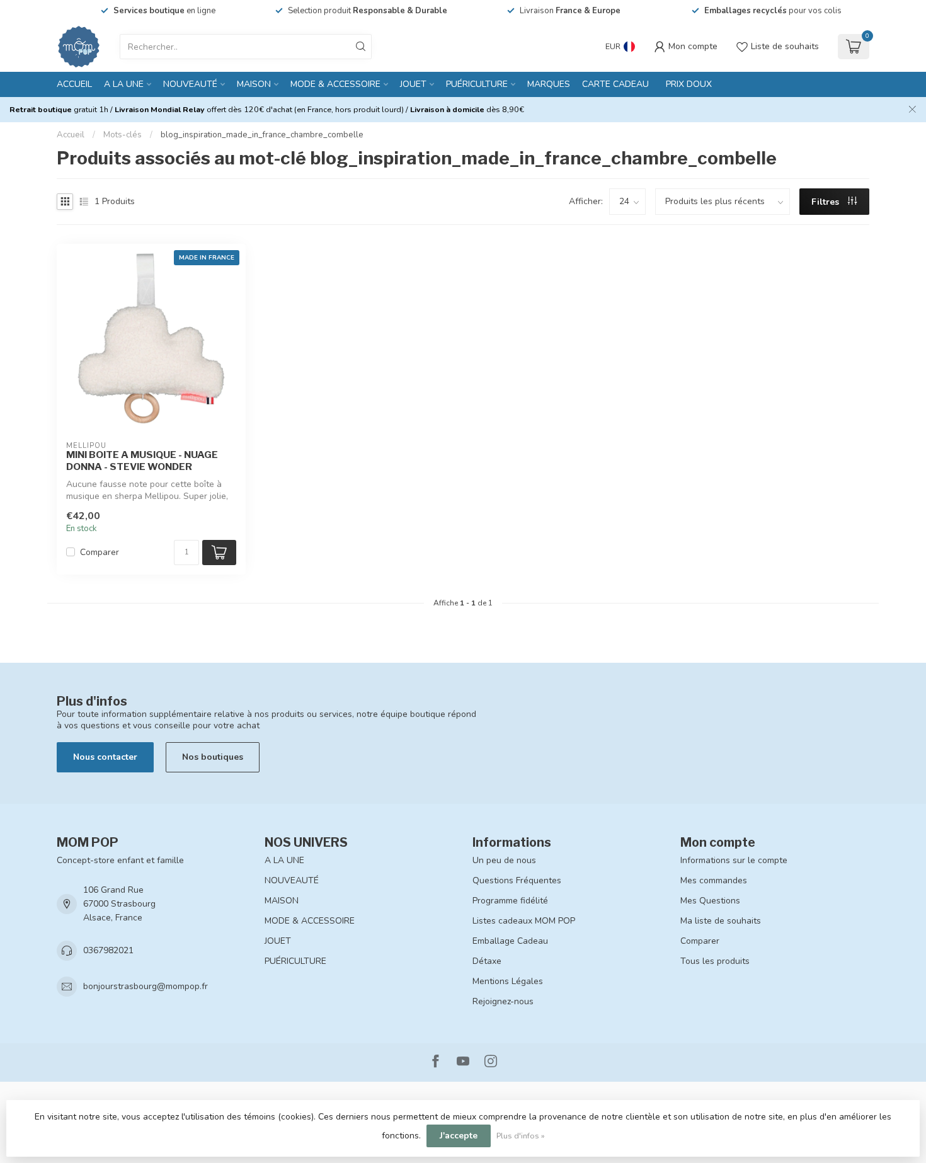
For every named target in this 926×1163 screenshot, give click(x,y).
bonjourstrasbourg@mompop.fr (145, 986)
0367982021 (108, 950)
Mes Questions (710, 901)
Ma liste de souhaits (720, 921)
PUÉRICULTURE (477, 84)
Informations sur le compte (733, 860)
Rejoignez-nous (503, 1001)
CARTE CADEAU (615, 84)
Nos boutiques (212, 757)
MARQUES (548, 84)
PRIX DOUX (689, 84)
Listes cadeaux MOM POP (523, 921)
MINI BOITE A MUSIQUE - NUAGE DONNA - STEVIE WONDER (142, 460)
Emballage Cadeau (510, 941)
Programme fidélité (510, 901)
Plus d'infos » (520, 1135)
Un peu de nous (504, 860)
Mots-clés (122, 134)
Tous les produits (715, 961)
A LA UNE (124, 84)
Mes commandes (713, 880)
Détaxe (486, 961)
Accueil (74, 84)
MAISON (254, 84)
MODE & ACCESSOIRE (335, 84)
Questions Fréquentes (516, 880)
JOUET (413, 84)
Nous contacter (105, 757)
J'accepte (458, 1136)
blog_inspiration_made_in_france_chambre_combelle (262, 134)
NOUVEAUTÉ (190, 84)
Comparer (99, 552)
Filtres (826, 202)
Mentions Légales (507, 981)
